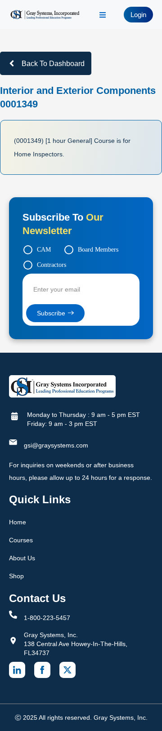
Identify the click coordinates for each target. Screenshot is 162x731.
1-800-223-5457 (47, 617)
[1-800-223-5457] (13, 615)
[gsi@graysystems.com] (13, 442)
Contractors (51, 264)
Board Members (98, 249)
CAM (44, 249)
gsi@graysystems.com (56, 445)
